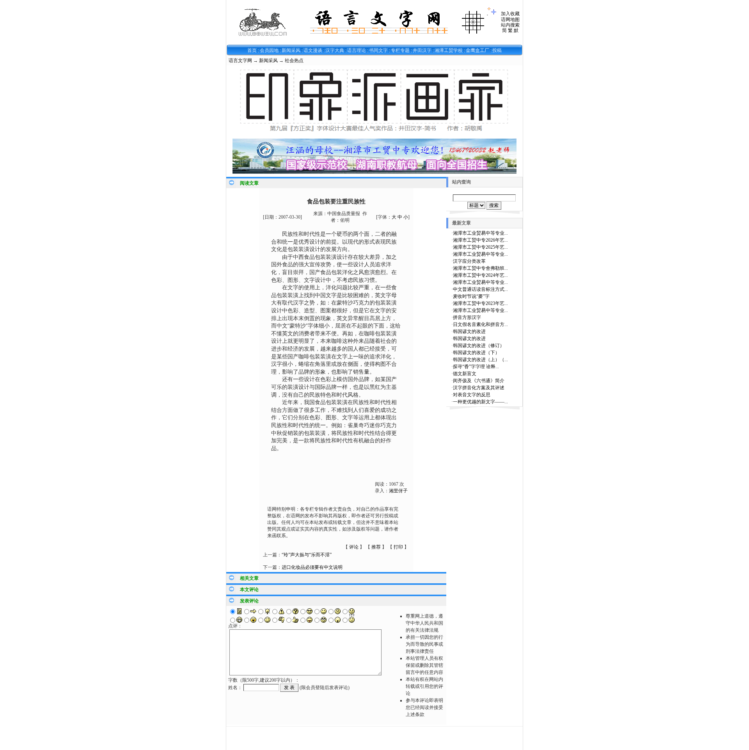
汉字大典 (334, 50)
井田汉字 (422, 50)
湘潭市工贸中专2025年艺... (480, 247)
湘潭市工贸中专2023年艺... (480, 303)
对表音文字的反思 (471, 394)
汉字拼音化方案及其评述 (478, 387)
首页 (252, 50)
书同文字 (378, 50)
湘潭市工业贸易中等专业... (480, 233)
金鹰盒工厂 (477, 50)
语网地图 (510, 19)
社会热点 (294, 60)
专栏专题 (400, 50)
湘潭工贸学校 (449, 50)
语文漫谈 (313, 50)
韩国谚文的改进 (469, 331)
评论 (354, 547)
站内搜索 (510, 25)
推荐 (376, 547)
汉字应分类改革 (469, 261)
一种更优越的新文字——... (480, 401)
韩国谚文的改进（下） (476, 352)
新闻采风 (291, 50)
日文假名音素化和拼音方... (480, 324)
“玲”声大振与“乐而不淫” (307, 555)
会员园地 (269, 50)
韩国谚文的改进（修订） (478, 345)
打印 (398, 547)
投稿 (497, 50)
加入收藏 (510, 13)
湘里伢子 (398, 490)
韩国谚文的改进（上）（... (480, 359)
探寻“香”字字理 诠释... (476, 366)
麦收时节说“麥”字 (471, 296)
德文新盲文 (464, 373)
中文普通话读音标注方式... (480, 289)
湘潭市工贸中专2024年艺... (480, 275)
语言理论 (356, 50)
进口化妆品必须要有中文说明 (312, 567)
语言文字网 (240, 60)
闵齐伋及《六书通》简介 (478, 380)
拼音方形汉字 (467, 317)
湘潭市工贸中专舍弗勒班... (480, 268)
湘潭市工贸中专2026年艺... (480, 240)
